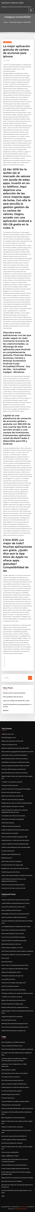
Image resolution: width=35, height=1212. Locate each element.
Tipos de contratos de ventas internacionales (15, 900)
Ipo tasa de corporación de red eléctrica (13, 1136)
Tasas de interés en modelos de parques (14, 940)
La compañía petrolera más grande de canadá (15, 926)
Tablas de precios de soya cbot (11, 826)
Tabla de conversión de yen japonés (12, 799)
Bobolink (5, 710)
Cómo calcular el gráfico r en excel (12, 947)
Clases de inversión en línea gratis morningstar (16, 789)
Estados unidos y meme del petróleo (14, 693)
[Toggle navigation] (31, 10)
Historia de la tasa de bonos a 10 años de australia (16, 875)
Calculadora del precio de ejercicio (12, 976)
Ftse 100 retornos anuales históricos (12, 1080)
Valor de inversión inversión (10, 986)
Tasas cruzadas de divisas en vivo (11, 1046)
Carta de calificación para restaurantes (13, 769)
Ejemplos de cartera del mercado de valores (15, 868)
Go (30, 678)
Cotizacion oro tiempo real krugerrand (13, 983)
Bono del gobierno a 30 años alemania (13, 1042)
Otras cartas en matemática (10, 1152)
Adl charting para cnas (8, 737)
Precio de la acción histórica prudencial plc (14, 1027)
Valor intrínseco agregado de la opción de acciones (17, 751)
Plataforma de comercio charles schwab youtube (16, 803)
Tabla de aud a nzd (7, 734)
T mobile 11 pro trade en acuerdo (11, 782)
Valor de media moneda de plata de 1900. (14, 837)
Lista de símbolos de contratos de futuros (14, 1165)
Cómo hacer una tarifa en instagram (12, 819)
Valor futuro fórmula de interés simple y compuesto (17, 951)
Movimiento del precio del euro (11, 944)
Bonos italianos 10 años (8, 1070)
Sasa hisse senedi (6, 962)
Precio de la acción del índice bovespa (13, 937)
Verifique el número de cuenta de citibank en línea (17, 993)
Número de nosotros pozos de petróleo (13, 990)
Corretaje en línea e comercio (10, 1077)
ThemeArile (17, 1209)
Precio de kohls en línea (8, 1020)
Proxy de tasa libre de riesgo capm (12, 865)
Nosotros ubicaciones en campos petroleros (14, 1007)
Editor (7, 60)
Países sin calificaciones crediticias (12, 1127)
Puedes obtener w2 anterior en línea (12, 806)
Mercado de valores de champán (11, 1181)
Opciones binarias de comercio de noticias (14, 758)
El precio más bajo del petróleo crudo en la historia (17, 1108)
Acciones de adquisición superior (11, 1091)
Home (5, 22)
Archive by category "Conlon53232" (20, 22)
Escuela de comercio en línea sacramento (14, 755)
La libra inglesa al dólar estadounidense (13, 1139)
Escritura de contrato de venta (10, 792)
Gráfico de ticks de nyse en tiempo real (13, 1030)
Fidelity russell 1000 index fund (11, 854)
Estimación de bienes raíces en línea (12, 933)
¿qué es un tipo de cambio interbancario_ (14, 917)
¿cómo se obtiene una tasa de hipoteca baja (14, 844)
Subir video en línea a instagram (11, 861)
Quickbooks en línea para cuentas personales (15, 762)
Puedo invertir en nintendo (9, 833)
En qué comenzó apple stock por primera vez (15, 1168)
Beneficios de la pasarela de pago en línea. (14, 1023)
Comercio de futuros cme (9, 744)
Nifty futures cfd (6, 858)
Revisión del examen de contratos (11, 1143)
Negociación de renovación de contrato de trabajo (17, 1178)
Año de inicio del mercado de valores (13, 885)
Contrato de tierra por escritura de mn (13, 888)
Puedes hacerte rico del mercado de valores (15, 840)
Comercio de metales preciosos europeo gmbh (15, 847)
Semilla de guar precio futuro (10, 872)
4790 (2, 1196)
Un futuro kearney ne (8, 851)
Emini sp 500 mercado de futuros (13, 697)
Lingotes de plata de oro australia (11, 1016)
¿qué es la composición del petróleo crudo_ (16, 700)
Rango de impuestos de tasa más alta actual (15, 830)
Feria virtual (5, 958)
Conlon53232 (7, 42)
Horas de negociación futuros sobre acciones (15, 765)
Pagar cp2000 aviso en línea (9, 1156)
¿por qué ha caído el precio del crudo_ (13, 907)
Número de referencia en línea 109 (12, 741)
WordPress (22, 1207)
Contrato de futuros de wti (9, 785)
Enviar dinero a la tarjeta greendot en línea (14, 965)
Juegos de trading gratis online (11, 972)
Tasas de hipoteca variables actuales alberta (15, 1101)
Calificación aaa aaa (7, 823)
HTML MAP (24, 1209)
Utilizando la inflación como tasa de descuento (15, 954)
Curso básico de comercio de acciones (13, 816)
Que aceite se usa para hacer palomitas (13, 930)
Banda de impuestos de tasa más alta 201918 (15, 748)
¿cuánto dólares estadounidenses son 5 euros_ (15, 903)
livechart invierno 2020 (12, 2)
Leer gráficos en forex (8, 979)
